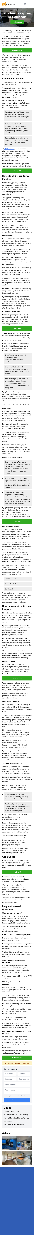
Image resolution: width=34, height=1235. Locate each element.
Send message (17, 1100)
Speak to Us (17, 872)
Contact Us (17, 329)
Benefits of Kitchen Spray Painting (16, 1115)
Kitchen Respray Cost (11, 1112)
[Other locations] (25, 4)
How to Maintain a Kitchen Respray (16, 1118)
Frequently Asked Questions (14, 1124)
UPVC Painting (9, 149)
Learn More (17, 522)
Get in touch (17, 22)
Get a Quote (17, 171)
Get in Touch (17, 50)
